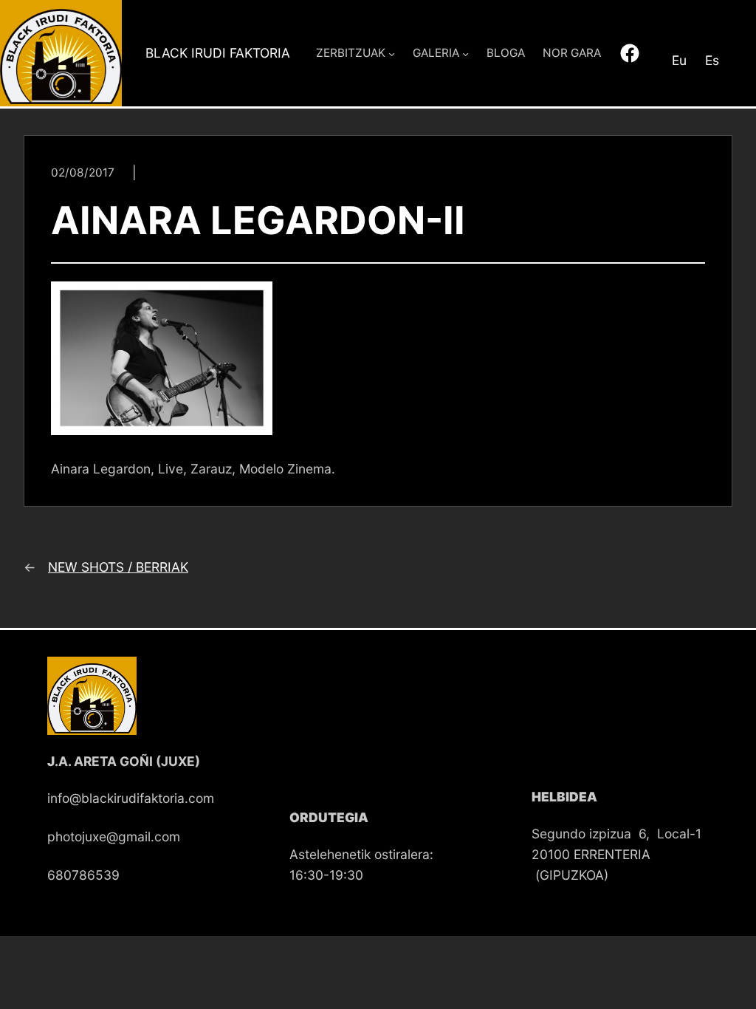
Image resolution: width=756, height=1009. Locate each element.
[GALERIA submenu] (465, 52)
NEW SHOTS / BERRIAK (118, 567)
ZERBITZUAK (350, 53)
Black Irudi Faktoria (217, 53)
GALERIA (436, 53)
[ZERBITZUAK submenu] (391, 52)
